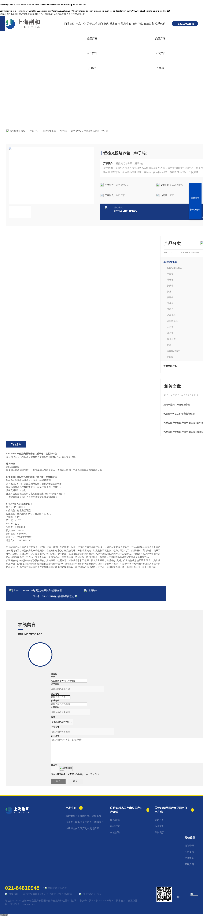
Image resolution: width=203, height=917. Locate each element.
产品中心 (81, 23)
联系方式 (115, 820)
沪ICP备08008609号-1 (101, 900)
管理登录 (15, 904)
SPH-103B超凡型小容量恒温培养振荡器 (42, 590)
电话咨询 (195, 198)
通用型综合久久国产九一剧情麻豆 (83, 816)
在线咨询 (115, 832)
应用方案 (189, 864)
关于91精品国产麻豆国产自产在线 (92, 26)
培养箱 (63, 130)
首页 (23, 130)
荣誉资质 (159, 832)
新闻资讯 (103, 23)
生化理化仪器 (49, 130)
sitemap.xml (29, 904)
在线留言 (149, 23)
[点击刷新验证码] (66, 768)
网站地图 (4, 915)
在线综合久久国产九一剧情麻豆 (82, 828)
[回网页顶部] (195, 216)
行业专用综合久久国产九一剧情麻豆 (85, 822)
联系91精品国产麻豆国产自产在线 (160, 26)
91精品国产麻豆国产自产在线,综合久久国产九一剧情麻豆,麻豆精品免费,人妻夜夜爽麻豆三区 (42, 14)
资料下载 (138, 23)
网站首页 (69, 23)
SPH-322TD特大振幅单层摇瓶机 (58, 596)
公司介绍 (159, 820)
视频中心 (126, 23)
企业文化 (159, 826)
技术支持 (115, 23)
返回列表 (92, 590)
